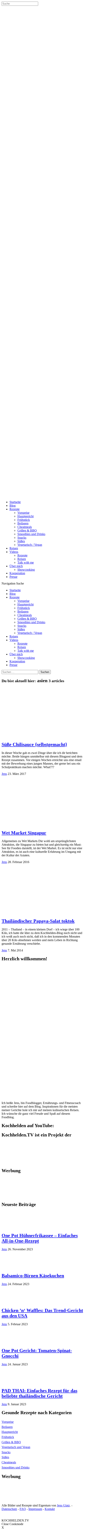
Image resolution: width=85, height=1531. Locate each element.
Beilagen (22, 523)
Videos (13, 551)
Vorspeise (23, 512)
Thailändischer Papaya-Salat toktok (38, 921)
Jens (4, 773)
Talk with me (25, 562)
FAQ (23, 1509)
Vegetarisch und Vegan (16, 1447)
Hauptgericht (25, 516)
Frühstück (23, 519)
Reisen (13, 548)
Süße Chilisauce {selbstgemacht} (34, 744)
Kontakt (50, 1509)
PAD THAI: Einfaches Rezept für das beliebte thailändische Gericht (39, 1393)
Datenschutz (9, 1509)
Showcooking (26, 569)
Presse (13, 576)
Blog (12, 505)
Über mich (16, 566)
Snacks (21, 537)
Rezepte (14, 509)
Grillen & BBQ (27, 530)
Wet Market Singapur (24, 832)
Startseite (15, 502)
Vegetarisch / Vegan (29, 544)
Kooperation (17, 573)
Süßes (21, 541)
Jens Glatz (63, 1505)
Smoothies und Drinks (31, 534)
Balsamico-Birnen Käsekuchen (33, 1275)
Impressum (35, 1509)
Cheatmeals (24, 527)
